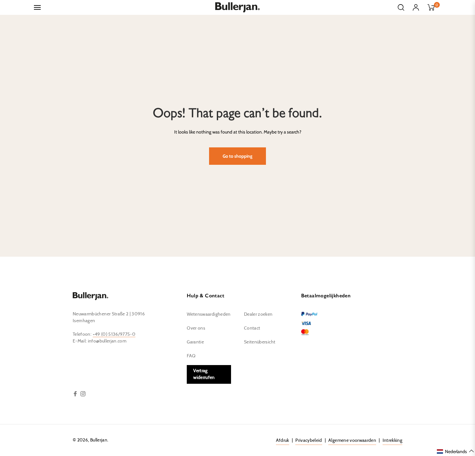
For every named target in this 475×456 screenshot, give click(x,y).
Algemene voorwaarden (352, 440)
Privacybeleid (308, 440)
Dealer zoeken (258, 314)
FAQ (191, 356)
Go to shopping (237, 156)
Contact (252, 328)
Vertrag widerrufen (204, 374)
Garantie (195, 342)
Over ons (196, 328)
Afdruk (282, 440)
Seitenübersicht (259, 342)
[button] (455, 451)
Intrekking (393, 440)
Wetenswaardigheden (208, 314)
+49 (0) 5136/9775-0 (114, 334)
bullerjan (98, 440)
